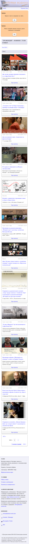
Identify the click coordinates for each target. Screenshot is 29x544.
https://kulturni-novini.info (13, 497)
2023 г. (24, 444)
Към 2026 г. (4, 47)
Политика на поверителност (8, 484)
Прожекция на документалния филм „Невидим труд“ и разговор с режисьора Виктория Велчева (13, 229)
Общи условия (4, 479)
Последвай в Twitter (8, 521)
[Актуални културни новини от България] (14, 3)
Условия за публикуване (7, 482)
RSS (4, 524)
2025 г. (4, 436)
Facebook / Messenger (8, 517)
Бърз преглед (14, 82)
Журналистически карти (7, 472)
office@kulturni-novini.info (9, 513)
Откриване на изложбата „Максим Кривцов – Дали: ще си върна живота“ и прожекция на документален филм (14, 423)
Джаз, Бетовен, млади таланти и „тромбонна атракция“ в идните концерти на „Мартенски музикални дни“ (14, 263)
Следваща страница (16, 444)
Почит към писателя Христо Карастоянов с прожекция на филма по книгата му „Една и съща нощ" (14, 392)
